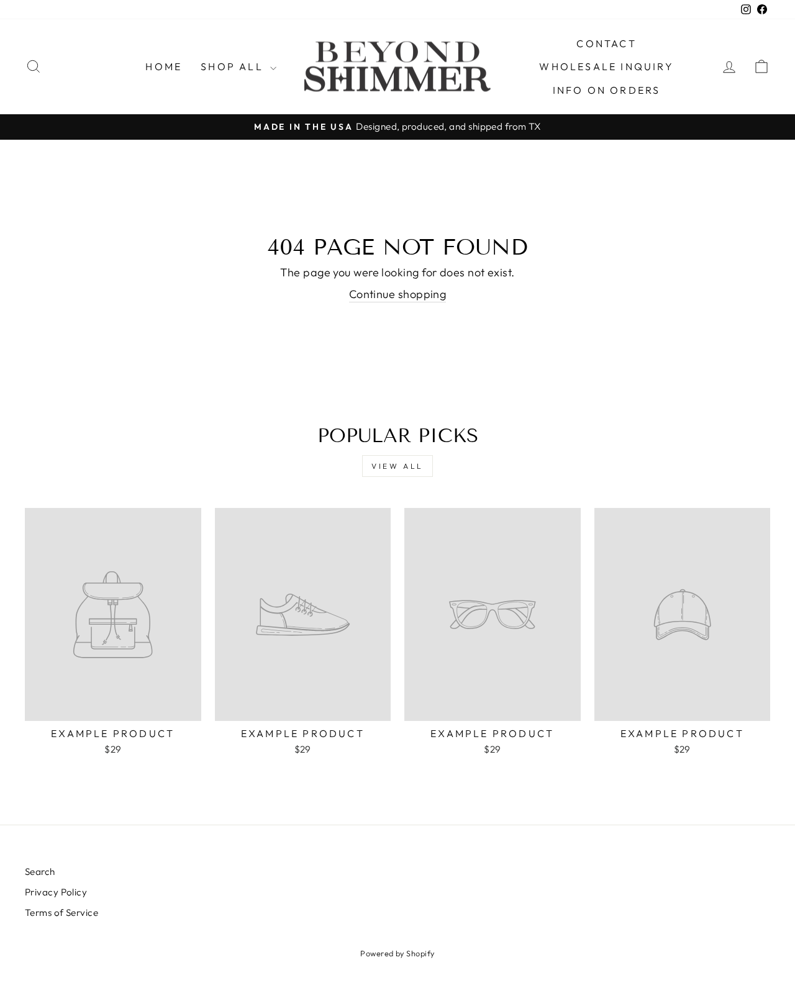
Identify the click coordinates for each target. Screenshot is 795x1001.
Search (40, 871)
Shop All (234, 66)
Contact (606, 43)
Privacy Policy (56, 892)
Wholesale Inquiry (606, 66)
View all (397, 466)
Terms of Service (61, 912)
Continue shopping (398, 294)
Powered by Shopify (397, 953)
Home (163, 66)
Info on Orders (607, 90)
